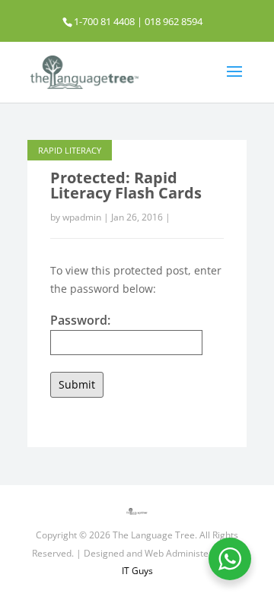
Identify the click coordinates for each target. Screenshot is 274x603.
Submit (77, 384)
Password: (80, 320)
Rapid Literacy (69, 150)
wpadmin (81, 217)
